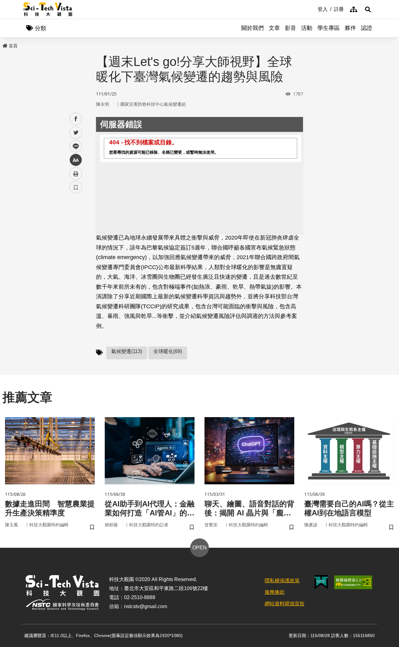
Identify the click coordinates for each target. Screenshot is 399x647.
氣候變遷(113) (126, 351)
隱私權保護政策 (282, 580)
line (74, 146)
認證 (366, 28)
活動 (306, 28)
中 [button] (75, 160)
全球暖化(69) (167, 351)
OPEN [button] (199, 547)
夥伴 (350, 28)
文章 (274, 28)
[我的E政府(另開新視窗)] (321, 582)
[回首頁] (48, 9)
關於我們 (252, 28)
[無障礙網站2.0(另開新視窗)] (353, 582)
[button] (367, 9)
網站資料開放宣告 (285, 603)
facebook (76, 119)
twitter (76, 132)
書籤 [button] (76, 187)
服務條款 (275, 592)
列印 (76, 173)
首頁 (13, 45)
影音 (290, 28)
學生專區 (328, 28)
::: (313, 9)
